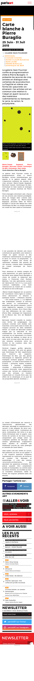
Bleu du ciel (9, 557)
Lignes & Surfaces (11, 542)
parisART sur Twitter (15, 622)
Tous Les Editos (17, 520)
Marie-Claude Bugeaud (17, 60)
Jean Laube (11, 62)
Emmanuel (10, 56)
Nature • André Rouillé (13, 547)
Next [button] (27, 128)
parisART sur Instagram (18, 627)
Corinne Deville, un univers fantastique (15, 590)
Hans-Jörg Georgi (11, 562)
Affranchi (8, 569)
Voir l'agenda (17, 514)
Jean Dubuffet (10, 600)
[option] (17, 128)
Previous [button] (6, 128)
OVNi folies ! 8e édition (13, 576)
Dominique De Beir (15, 66)
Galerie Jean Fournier (16, 53)
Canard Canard (14, 58)
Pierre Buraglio (14, 64)
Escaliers (8, 552)
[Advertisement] (17, 230)
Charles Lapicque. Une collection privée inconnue (15, 582)
